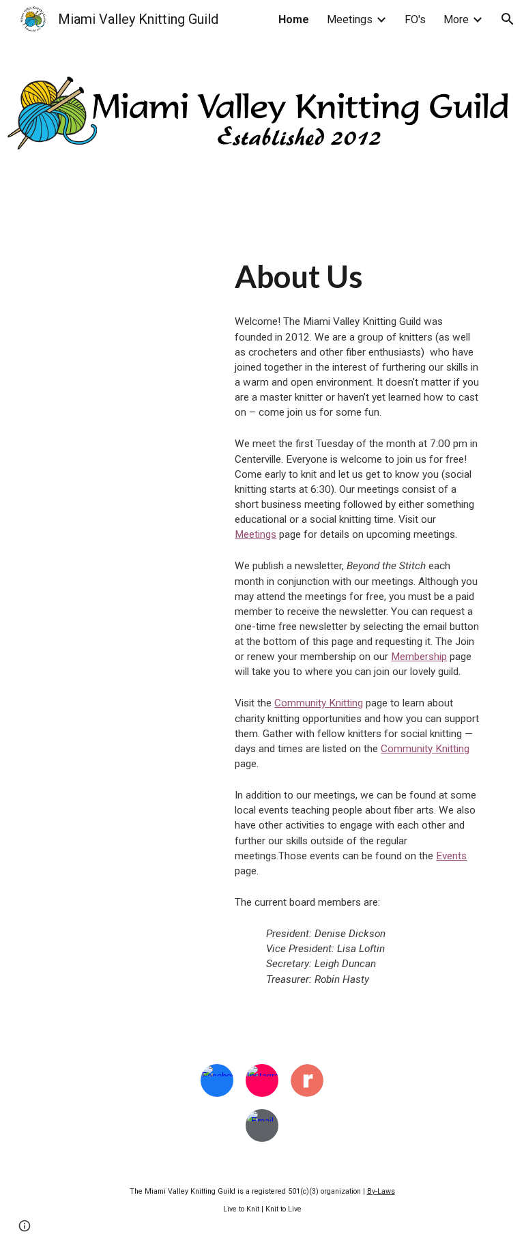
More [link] (456, 19)
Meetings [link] (350, 19)
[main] (357, 276)
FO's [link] (415, 19)
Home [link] (293, 19)
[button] (507, 19)
